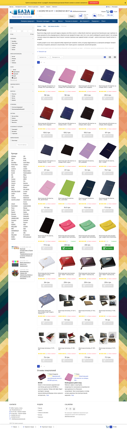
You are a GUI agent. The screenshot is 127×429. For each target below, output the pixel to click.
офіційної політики (70, 416)
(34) (46, 204)
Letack (13, 204)
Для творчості (84, 21)
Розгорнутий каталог (20, 6)
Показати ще (13, 80)
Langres (14, 45)
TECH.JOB (25, 214)
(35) (87, 129)
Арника (25, 183)
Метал (13, 98)
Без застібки (15, 116)
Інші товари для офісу (53, 26)
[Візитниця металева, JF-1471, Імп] (107, 338)
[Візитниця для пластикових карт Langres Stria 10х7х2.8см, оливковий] (107, 225)
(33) (67, 91)
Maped (13, 212)
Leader (13, 47)
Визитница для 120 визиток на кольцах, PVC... (81, 378)
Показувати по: (56, 57)
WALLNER (14, 235)
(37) (107, 166)
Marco (25, 177)
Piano (12, 208)
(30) (67, 166)
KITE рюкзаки (27, 237)
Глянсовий (14, 129)
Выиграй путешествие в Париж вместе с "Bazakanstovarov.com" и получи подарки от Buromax (26, 253)
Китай (13, 56)
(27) (46, 91)
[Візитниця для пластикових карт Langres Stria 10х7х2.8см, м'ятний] (87, 225)
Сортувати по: (42, 57)
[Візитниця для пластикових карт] (67, 263)
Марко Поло (26, 171)
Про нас (11, 6)
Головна (39, 26)
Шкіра (13, 96)
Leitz (12, 233)
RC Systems (26, 235)
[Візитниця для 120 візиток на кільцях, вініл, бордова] (87, 76)
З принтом (14, 133)
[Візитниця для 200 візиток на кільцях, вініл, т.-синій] (67, 113)
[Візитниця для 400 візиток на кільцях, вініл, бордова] (107, 113)
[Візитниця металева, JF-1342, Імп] (87, 300)
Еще (47, 395)
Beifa (12, 187)
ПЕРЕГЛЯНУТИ (94, 3)
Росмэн (25, 222)
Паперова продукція (27, 21)
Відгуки (48, 6)
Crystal (25, 191)
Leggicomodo (27, 206)
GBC (24, 233)
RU (108, 15)
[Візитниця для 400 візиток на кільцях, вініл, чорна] (67, 150)
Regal (25, 193)
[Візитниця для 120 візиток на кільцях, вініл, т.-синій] (107, 76)
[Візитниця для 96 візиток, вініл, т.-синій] (108, 188)
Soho (24, 158)
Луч (24, 181)
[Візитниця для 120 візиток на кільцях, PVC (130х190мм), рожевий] (47, 76)
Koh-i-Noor (26, 210)
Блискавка (14, 120)
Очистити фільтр (22, 145)
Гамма (25, 212)
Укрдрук (13, 220)
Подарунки (95, 21)
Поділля (25, 220)
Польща (14, 58)
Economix (26, 195)
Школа (60, 21)
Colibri (13, 193)
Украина (25, 164)
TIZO (12, 222)
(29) (87, 91)
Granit (13, 173)
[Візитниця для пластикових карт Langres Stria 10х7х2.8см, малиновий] (67, 225)
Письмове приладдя (43, 21)
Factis (13, 210)
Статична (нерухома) (17, 107)
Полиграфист (27, 173)
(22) (46, 129)
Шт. (13, 87)
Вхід (108, 6)
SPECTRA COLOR (15, 191)
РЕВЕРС (13, 224)
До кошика (68, 248)
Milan (24, 175)
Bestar (13, 49)
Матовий (14, 131)
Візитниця (14, 140)
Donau (13, 166)
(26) (87, 166)
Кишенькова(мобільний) (18, 109)
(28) (46, 241)
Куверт (13, 181)
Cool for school (15, 199)
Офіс (53, 21)
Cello (12, 195)
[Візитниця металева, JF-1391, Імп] (87, 338)
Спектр (13, 183)
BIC (12, 175)
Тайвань (14, 62)
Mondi (13, 189)
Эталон (13, 179)
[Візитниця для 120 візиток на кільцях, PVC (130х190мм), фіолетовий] (67, 76)
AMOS (25, 179)
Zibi (12, 160)
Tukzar (25, 166)
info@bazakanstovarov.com (79, 11)
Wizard (25, 187)
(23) (46, 166)
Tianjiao (13, 197)
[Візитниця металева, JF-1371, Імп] (47, 338)
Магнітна (14, 122)
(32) (46, 278)
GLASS (13, 185)
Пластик (14, 94)
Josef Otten (26, 162)
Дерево (14, 100)
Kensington (14, 206)
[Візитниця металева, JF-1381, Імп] (67, 338)
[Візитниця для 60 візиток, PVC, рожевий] (87, 150)
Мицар (25, 208)
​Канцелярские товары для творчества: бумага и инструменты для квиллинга (26, 275)
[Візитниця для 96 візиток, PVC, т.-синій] (87, 188)
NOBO (13, 237)
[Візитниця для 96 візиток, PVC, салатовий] (67, 188)
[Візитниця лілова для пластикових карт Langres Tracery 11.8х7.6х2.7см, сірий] (47, 300)
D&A (24, 228)
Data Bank (26, 218)
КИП (24, 224)
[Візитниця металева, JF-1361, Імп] (107, 300)
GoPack (13, 239)
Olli (24, 156)
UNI (12, 177)
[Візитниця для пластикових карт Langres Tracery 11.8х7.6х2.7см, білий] (47, 263)
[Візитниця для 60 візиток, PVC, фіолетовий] (47, 188)
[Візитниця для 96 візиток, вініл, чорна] (47, 225)
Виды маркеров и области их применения (25, 264)
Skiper (13, 158)
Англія (13, 60)
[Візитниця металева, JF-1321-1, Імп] (67, 300)
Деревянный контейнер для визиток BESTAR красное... (55, 378)
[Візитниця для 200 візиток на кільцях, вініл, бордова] (47, 113)
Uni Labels (26, 189)
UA (111, 15)
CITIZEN (25, 226)
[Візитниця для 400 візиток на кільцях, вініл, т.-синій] (47, 150)
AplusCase (26, 197)
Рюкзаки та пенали (71, 21)
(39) (107, 91)
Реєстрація (114, 6)
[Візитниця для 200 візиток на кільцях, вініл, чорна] (87, 113)
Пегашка (13, 216)
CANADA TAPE (15, 218)
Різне (103, 21)
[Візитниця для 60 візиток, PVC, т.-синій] (107, 150)
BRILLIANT (14, 226)
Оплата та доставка (33, 6)
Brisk (24, 160)
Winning (13, 214)
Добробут (26, 216)
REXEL (25, 230)
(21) (46, 353)
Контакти (54, 6)
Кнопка (14, 118)
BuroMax (14, 41)
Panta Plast (14, 43)
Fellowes (13, 156)
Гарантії (42, 6)
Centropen (26, 185)
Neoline (25, 204)
